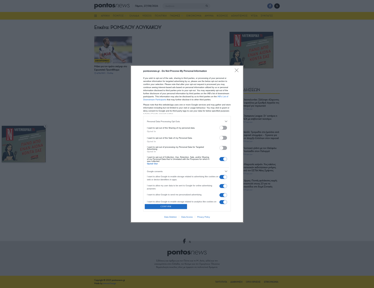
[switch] (223, 128)
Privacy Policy (203, 217)
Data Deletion (170, 217)
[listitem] (187, 121)
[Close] (237, 71)
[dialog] (187, 144)
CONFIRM (166, 206)
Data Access (187, 217)
